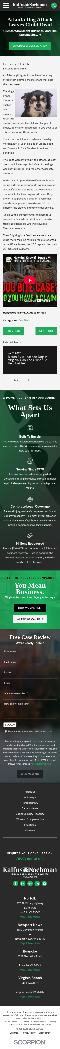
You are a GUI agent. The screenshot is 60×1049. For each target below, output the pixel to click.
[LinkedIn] (37, 883)
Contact (30, 830)
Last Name (10, 662)
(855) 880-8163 (30, 859)
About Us (30, 791)
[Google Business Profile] (30, 883)
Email (7, 683)
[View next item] (25, 380)
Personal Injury (30, 803)
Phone (7, 672)
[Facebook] (15, 883)
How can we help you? (16, 703)
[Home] (30, 5)
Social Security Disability (30, 814)
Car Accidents (30, 808)
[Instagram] (22, 883)
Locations (30, 825)
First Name (10, 651)
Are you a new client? (16, 693)
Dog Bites (24, 320)
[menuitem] (14, 1033)
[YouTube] (44, 883)
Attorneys (30, 797)
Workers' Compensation (30, 819)
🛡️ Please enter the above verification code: (28, 731)
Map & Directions (30, 917)
